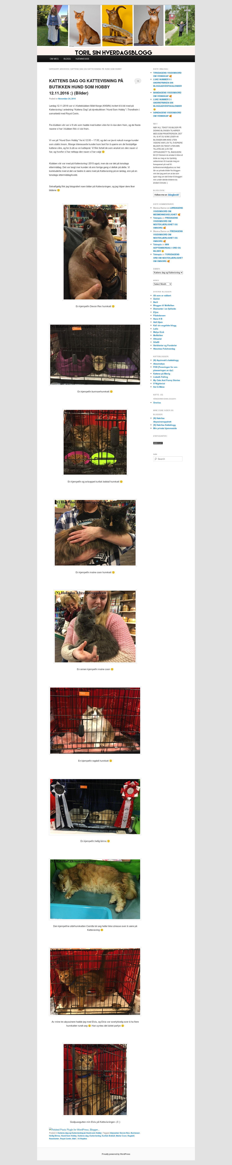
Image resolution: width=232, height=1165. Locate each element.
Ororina (157, 402)
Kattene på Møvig (161, 373)
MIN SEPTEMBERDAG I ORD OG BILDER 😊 (167, 248)
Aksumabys (159, 363)
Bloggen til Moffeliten (163, 305)
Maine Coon (121, 1135)
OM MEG (54, 58)
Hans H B (157, 318)
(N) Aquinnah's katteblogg (165, 360)
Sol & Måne (158, 386)
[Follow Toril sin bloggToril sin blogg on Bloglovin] (167, 196)
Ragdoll (131, 1135)
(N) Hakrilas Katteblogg (164, 424)
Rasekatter (54, 1138)
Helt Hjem (158, 322)
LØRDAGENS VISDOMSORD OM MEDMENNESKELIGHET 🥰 (168, 211)
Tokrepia (157, 217)
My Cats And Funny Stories (166, 380)
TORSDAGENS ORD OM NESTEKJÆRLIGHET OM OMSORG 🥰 (168, 257)
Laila (155, 328)
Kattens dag (83, 1135)
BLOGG (67, 58)
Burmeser (135, 1132)
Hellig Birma (54, 1135)
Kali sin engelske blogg (164, 325)
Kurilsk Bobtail (108, 1135)
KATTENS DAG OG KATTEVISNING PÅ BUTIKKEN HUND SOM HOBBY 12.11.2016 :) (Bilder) (86, 87)
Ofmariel (157, 338)
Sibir (74, 1138)
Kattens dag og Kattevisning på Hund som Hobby (80, 1132)
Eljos (155, 312)
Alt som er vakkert (162, 295)
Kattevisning (95, 1135)
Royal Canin (65, 1138)
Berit (155, 302)
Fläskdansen (159, 315)
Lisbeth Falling (160, 376)
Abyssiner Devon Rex (120, 1132)
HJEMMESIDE (82, 58)
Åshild (156, 298)
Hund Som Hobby (69, 1135)
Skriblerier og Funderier (165, 345)
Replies (82, 1138)
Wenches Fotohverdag (164, 348)
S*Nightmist (159, 383)
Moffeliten (158, 335)
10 (138, 80)
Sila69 (156, 342)
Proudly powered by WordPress (116, 1154)
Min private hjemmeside (165, 428)
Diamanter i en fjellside (164, 308)
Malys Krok (158, 331)
